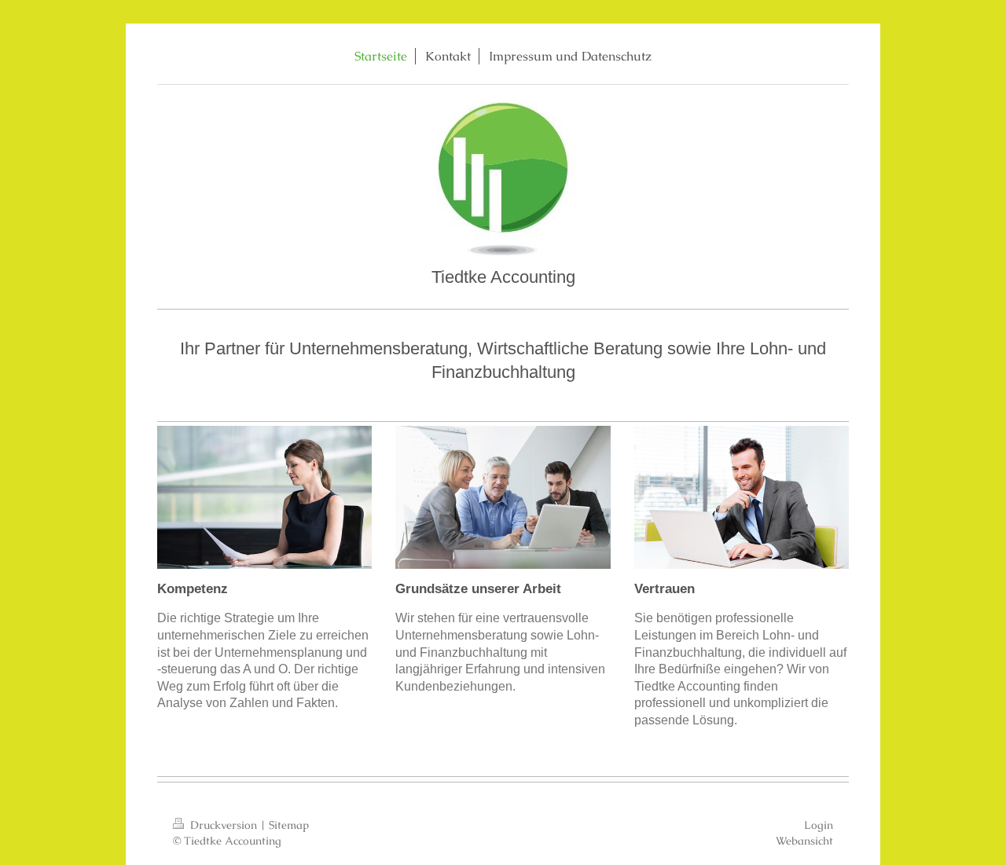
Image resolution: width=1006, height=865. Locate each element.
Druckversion (223, 825)
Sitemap (289, 825)
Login (818, 825)
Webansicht (804, 841)
